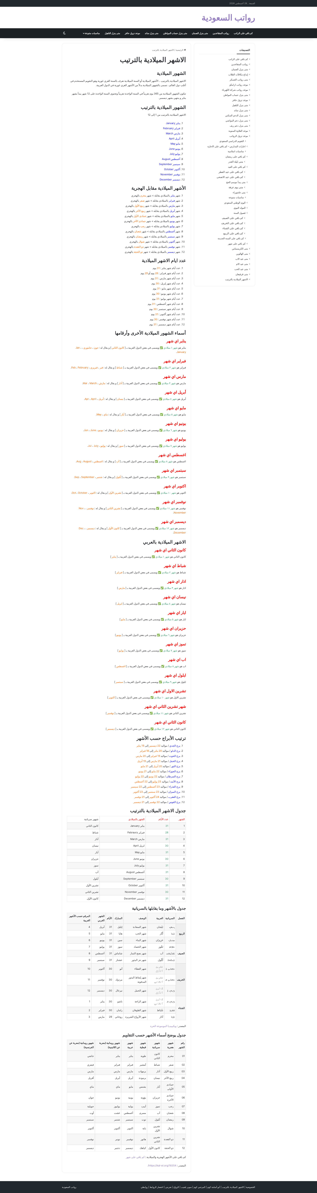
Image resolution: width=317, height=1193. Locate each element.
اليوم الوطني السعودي (235, 202)
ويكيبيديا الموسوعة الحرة (163, 1026)
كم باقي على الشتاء (233, 228)
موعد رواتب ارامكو (238, 84)
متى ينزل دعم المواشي (237, 120)
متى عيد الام (242, 264)
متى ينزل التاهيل (112, 33)
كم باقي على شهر (135, 1157)
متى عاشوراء (239, 192)
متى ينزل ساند (151, 33)
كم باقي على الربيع (233, 233)
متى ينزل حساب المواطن (175, 33)
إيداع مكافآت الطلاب (238, 74)
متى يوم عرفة (236, 187)
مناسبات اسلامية (236, 151)
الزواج (176, 1187)
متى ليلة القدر (235, 161)
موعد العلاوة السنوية (238, 131)
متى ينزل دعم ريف (239, 125)
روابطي (144, 1187)
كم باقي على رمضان (236, 156)
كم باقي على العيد (237, 166)
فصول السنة (240, 212)
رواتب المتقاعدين (221, 33)
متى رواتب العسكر (239, 79)
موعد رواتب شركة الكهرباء (235, 90)
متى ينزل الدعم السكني (236, 115)
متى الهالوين (242, 253)
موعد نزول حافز (132, 33)
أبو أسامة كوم (213, 1187)
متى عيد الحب (241, 269)
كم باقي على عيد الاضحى (230, 177)
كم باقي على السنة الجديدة (231, 238)
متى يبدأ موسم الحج (236, 182)
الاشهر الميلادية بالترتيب (236, 279)
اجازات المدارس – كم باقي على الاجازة (227, 146)
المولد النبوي (240, 207)
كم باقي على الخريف (232, 223)
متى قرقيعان (242, 274)
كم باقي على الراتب (243, 33)
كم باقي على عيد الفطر (231, 171)
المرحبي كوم (199, 1187)
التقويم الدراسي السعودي (231, 141)
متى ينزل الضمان (200, 33)
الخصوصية (250, 1187)
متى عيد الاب (241, 259)
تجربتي (168, 1187)
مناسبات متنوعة (92, 33)
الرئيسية (180, 50)
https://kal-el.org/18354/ (162, 1165)
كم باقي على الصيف (232, 218)
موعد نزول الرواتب (238, 136)
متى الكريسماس (240, 248)
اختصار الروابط (156, 1187)
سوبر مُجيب (186, 1187)
